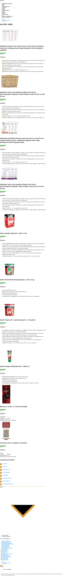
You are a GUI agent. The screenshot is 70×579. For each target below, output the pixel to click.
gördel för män (5, 549)
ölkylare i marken (5, 551)
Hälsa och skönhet (5, 6)
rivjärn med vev (5, 554)
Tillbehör (4, 12)
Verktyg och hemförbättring (7, 16)
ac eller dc (5, 466)
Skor (3, 11)
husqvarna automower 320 (7, 553)
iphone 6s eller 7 (6, 469)
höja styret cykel (5, 546)
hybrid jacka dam (5, 535)
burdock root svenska (6, 555)
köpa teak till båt (5, 559)
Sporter (3, 13)
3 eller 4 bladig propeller (8, 483)
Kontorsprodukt (5, 14)
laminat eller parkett (7, 478)
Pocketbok (4, 7)
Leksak (3, 9)
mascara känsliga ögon (6, 536)
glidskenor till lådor (6, 545)
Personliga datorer (5, 10)
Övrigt (3, 8)
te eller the (5, 463)
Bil (2, 15)
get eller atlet (5, 475)
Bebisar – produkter (6, 17)
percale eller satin (6, 481)
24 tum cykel (4, 550)
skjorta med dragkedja (6, 556)
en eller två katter (6, 472)
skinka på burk (5, 557)
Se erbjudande (3, 53)
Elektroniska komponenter (7, 3)
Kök (3, 5)
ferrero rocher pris (5, 548)
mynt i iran (4, 552)
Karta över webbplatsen (7, 569)
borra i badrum (5, 558)
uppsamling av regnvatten (7, 547)
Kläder (3, 4)
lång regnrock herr (5, 544)
